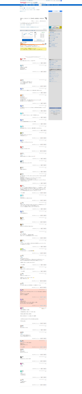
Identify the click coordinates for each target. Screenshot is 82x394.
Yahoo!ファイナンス (53, 110)
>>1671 (21, 365)
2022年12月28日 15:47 (42, 379)
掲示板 (34, 9)
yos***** (23, 106)
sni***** (23, 218)
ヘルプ (51, 0)
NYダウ (51, 41)
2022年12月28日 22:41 (42, 132)
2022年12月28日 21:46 (42, 160)
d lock (22, 161)
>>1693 (21, 257)
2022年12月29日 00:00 (42, 79)
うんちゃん (23, 186)
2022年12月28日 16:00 (42, 340)
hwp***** (23, 341)
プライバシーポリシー (52, 111)
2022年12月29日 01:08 (42, 58)
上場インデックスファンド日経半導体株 (56, 65)
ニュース (29, 30)
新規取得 (36, 2)
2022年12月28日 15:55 (42, 363)
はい (42, 71)
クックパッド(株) (52, 38)
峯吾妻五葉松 (23, 249)
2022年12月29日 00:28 (42, 65)
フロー (23, 174)
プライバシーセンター (58, 111)
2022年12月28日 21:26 (42, 185)
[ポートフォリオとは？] (24, 8)
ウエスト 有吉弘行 (59, 0)
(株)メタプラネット (53, 35)
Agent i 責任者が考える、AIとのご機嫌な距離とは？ (26, 0)
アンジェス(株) (52, 40)
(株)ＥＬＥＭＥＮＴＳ (53, 62)
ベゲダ (23, 203)
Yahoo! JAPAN (48, 0)
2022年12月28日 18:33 (42, 248)
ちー (22, 59)
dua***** (23, 290)
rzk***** (23, 147)
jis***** (22, 371)
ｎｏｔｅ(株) (51, 78)
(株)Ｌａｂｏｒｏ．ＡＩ (53, 81)
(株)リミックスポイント (53, 46)
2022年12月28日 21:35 (42, 173)
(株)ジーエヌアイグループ (54, 43)
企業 (34, 30)
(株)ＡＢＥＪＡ (52, 79)
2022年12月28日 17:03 (42, 289)
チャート (23, 30)
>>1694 (21, 242)
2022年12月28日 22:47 (42, 105)
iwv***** (23, 80)
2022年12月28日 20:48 (42, 202)
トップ (20, 9)
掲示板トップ (21, 6)
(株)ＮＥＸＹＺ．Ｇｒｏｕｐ (54, 76)
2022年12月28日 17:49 (42, 273)
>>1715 (21, 155)
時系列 (26, 30)
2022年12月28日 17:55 (42, 255)
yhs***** (23, 95)
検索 (61, 0)
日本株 (23, 9)
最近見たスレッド (22, 11)
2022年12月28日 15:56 (42, 356)
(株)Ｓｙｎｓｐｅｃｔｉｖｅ (54, 73)
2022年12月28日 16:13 (42, 325)
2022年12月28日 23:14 (42, 88)
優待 (32, 30)
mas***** (23, 308)
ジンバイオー (23, 267)
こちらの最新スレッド (35, 49)
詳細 (20, 30)
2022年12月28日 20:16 (42, 217)
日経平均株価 (52, 32)
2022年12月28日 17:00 (42, 307)
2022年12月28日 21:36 (42, 167)
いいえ (45, 71)
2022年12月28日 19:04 (42, 231)
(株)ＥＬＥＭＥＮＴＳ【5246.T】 (29, 9)
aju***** (23, 133)
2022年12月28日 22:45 (42, 119)
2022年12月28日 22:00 (42, 146)
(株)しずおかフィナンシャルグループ (55, 67)
